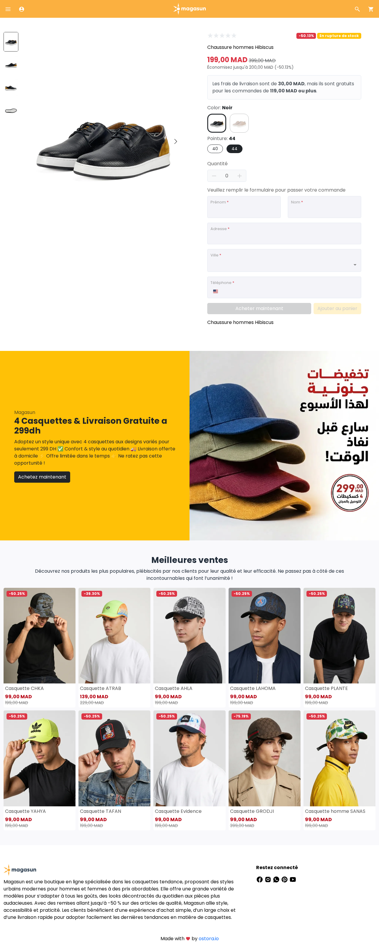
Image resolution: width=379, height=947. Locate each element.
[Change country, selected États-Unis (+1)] (215, 291)
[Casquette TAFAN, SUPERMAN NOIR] (114, 758)
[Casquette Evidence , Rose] (189, 758)
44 (234, 149)
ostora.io (209, 938)
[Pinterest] (285, 879)
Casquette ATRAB (100, 688)
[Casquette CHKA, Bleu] (40, 635)
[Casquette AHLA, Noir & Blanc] (189, 635)
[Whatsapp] (277, 879)
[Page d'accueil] (189, 8)
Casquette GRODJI (252, 811)
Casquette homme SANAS (335, 811)
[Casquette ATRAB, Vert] (114, 635)
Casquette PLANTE (326, 688)
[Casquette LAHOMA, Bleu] (265, 635)
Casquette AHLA (173, 688)
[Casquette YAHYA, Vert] (40, 758)
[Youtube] (292, 879)
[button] (175, 141)
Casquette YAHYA (25, 811)
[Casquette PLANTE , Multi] (339, 635)
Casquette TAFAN (100, 811)
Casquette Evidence (178, 811)
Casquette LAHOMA (253, 688)
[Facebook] (260, 879)
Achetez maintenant (42, 477)
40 (215, 149)
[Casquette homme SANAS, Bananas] (339, 758)
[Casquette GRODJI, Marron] (265, 758)
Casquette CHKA (24, 688)
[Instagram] (268, 879)
